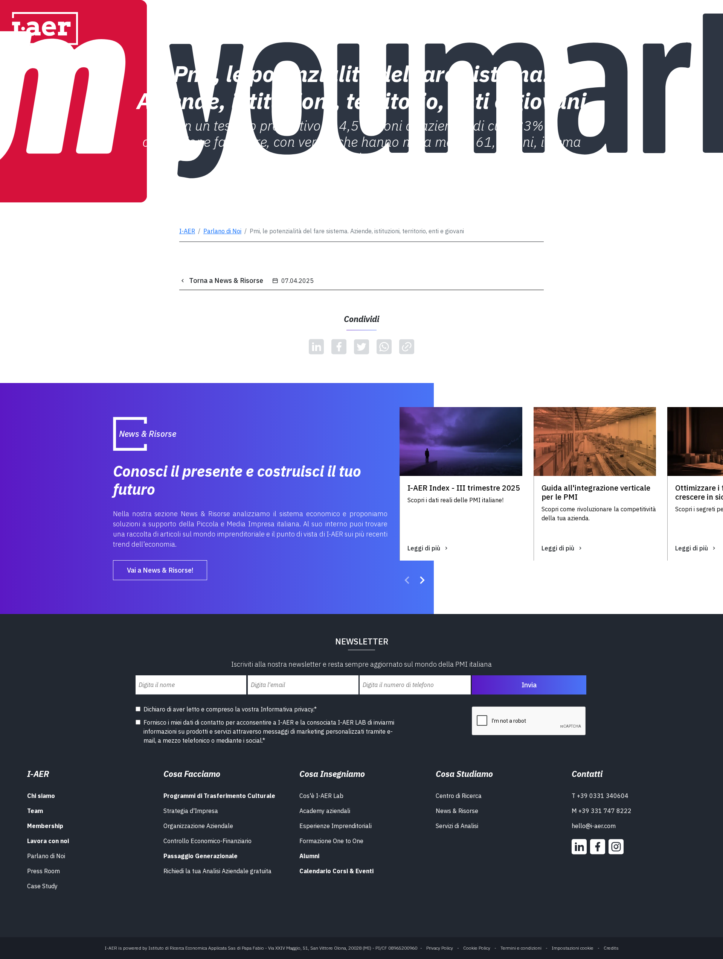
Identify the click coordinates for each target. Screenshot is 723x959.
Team (35, 811)
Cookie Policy (476, 948)
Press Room (43, 871)
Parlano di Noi (222, 231)
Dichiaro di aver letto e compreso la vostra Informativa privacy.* (230, 709)
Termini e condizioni (520, 948)
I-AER (187, 231)
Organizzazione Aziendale (198, 826)
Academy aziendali (324, 811)
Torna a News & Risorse (226, 280)
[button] (407, 581)
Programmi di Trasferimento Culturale (219, 795)
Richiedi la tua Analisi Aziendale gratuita (217, 871)
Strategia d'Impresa (190, 811)
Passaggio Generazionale (200, 856)
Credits (611, 948)
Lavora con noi (48, 841)
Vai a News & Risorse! (160, 570)
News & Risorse (457, 811)
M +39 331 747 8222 (601, 811)
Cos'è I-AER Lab (321, 795)
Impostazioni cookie (572, 948)
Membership (45, 826)
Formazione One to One (331, 841)
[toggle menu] (694, 25)
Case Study (42, 886)
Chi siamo (41, 795)
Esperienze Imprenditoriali (335, 826)
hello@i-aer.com (594, 826)
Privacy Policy (439, 948)
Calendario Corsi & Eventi (336, 871)
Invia (529, 685)
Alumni (309, 856)
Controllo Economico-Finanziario (207, 841)
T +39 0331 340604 (600, 795)
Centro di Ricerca (459, 795)
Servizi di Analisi (457, 826)
